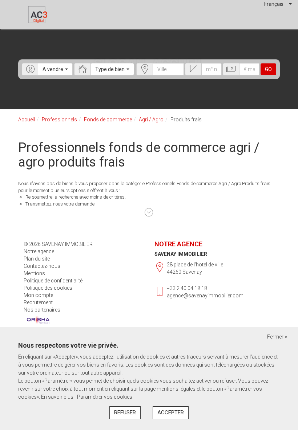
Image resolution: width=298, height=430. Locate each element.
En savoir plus (57, 397)
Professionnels (59, 119)
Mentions (34, 273)
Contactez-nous (42, 266)
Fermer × (277, 337)
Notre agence (39, 251)
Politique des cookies (48, 288)
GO (268, 69)
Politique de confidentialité (53, 281)
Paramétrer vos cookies (104, 397)
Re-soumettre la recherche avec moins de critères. (75, 197)
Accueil (26, 119)
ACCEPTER (170, 412)
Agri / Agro (151, 119)
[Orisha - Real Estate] (38, 320)
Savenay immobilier (180, 254)
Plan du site (37, 259)
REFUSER (125, 412)
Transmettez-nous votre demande (59, 204)
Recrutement (38, 302)
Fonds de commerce (108, 119)
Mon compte (38, 295)
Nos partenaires (42, 310)
